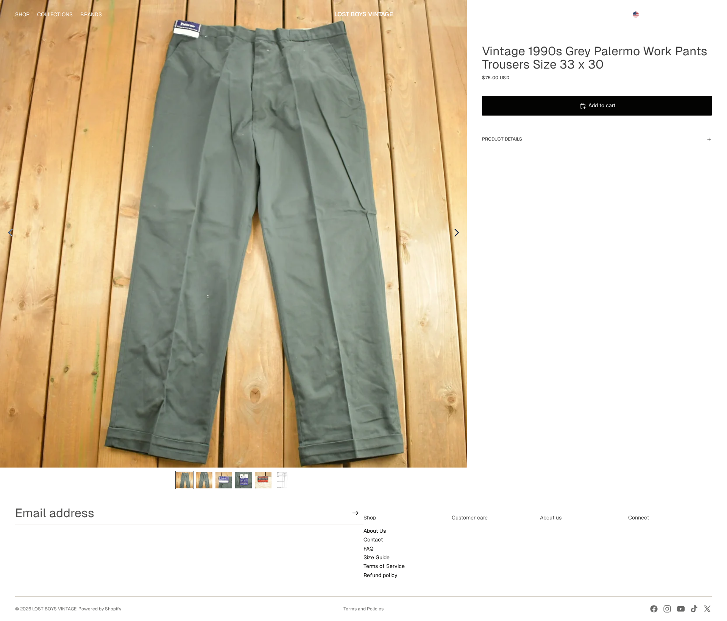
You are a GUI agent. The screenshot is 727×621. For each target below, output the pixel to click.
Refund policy (381, 575)
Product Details (502, 139)
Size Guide (377, 557)
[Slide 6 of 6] (283, 480)
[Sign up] (356, 513)
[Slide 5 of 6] (263, 480)
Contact (373, 540)
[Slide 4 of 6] (243, 480)
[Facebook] (653, 608)
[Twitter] (707, 608)
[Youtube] (680, 608)
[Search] (671, 14)
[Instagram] (667, 608)
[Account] (687, 14)
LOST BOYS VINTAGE (54, 609)
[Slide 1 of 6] (184, 480)
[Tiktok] (694, 608)
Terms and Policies (363, 609)
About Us (375, 530)
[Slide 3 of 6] (223, 480)
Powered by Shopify (99, 609)
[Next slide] (458, 233)
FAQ (368, 548)
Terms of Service (384, 566)
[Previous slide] (8, 233)
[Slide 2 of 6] (204, 480)
